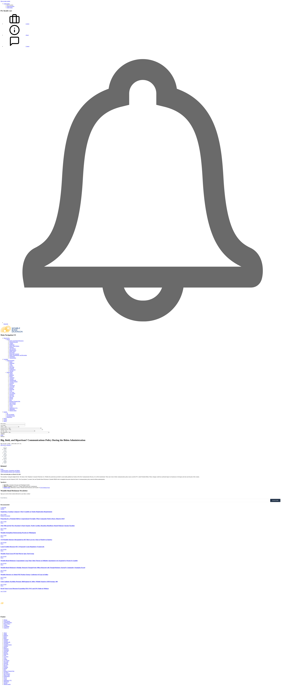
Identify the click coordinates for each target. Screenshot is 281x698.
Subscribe (3, 507)
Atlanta (11, 373)
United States (7, 3)
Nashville (11, 394)
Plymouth (11, 368)
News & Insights (10, 414)
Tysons (11, 406)
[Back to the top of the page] (12, 696)
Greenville (11, 387)
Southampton (12, 369)
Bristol (10, 361)
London (11, 365)
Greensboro (12, 385)
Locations (6, 359)
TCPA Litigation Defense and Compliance (10, 471)
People (5, 418)
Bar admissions (4, 432)
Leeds (10, 364)
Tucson (11, 405)
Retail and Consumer (14, 354)
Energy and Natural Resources (16, 340)
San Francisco (12, 402)
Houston (11, 388)
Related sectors (4, 428)
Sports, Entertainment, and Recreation (18, 355)
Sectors (8, 339)
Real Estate (12, 352)
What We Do (7, 338)
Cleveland (6, 643)
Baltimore (11, 375)
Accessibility (6, 626)
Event (2, 469)
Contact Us (6, 627)
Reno (10, 400)
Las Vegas (11, 392)
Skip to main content (5, 1)
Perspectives (9, 417)
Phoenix (11, 397)
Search (5, 421)
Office (2, 426)
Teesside (11, 371)
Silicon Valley (12, 404)
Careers (5, 419)
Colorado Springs (13, 381)
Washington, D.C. (13, 408)
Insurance (11, 347)
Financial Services (13, 342)
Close (2, 435)
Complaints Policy (8, 622)
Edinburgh (11, 363)
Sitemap (5, 619)
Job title (2, 430)
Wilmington (12, 409)
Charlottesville (12, 380)
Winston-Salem (12, 410)
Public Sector (12, 351)
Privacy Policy (7, 623)
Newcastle (11, 367)
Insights (5, 412)
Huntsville (11, 389)
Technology (12, 356)
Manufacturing (12, 350)
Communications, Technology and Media (10, 470)
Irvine (10, 390)
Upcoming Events (10, 415)
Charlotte (11, 379)
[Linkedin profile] (1, 630)
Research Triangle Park (14, 401)
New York (11, 396)
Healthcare (11, 344)
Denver (11, 384)
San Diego (6, 672)
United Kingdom (10, 6)
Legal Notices (7, 621)
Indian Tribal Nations (14, 346)
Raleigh (11, 398)
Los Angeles (12, 393)
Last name (3, 425)
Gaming (11, 343)
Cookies (5, 625)
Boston (11, 376)
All (7, 413)
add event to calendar (6, 445)
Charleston (11, 377)
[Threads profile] (2, 630)
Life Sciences (12, 348)
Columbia (11, 383)
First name (3, 423)
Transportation (12, 358)
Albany (5, 633)
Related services (4, 429)
